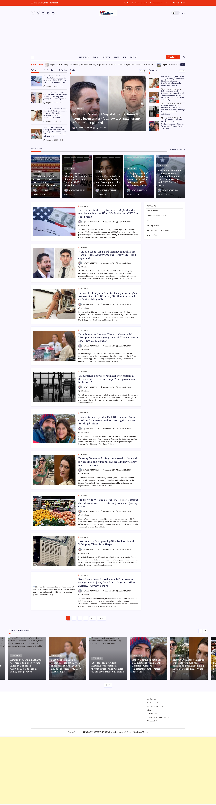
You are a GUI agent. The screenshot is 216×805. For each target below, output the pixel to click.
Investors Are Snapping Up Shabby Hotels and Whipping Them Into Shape (106, 543)
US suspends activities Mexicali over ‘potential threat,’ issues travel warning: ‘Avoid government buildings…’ (173, 95)
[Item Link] (36, 81)
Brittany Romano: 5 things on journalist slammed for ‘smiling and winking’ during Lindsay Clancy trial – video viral (173, 124)
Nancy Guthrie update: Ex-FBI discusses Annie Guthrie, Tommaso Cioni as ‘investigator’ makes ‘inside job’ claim (172, 109)
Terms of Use (152, 235)
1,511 (92, 618)
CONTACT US (152, 211)
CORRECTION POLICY (156, 216)
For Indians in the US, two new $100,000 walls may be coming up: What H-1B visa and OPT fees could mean (54, 79)
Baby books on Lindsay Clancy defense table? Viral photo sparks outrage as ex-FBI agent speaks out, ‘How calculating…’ (54, 131)
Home (149, 220)
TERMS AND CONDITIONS (158, 230)
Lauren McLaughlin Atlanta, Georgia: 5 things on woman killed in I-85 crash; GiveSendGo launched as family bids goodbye (55, 113)
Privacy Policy (153, 225)
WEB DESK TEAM (85, 128)
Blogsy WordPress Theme (137, 732)
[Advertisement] (108, 37)
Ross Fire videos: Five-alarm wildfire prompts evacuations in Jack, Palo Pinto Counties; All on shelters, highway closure (106, 583)
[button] (175, 13)
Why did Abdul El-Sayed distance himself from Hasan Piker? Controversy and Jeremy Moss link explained (55, 95)
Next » (101, 618)
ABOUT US (151, 206)
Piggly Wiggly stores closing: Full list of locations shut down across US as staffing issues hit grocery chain (108, 503)
